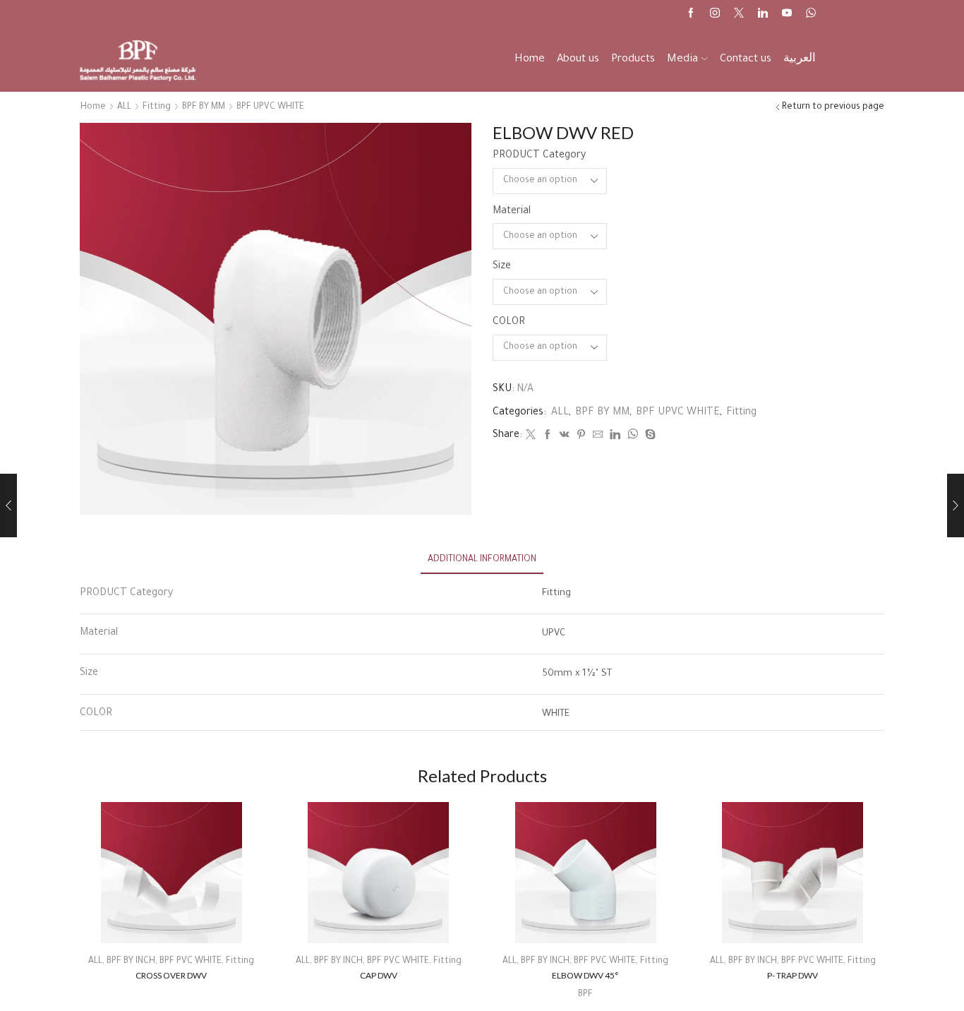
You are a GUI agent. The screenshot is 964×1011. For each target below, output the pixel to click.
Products (633, 60)
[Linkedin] (763, 14)
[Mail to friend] (597, 437)
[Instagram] (715, 14)
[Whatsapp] (811, 14)
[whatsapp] (632, 437)
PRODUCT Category (539, 156)
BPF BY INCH (131, 962)
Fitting (157, 107)
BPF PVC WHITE (190, 962)
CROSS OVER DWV (171, 975)
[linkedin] (615, 437)
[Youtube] (787, 14)
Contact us (745, 60)
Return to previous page (833, 107)
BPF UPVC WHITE (270, 107)
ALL (124, 107)
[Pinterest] (581, 437)
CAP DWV (378, 975)
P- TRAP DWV (792, 975)
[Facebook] (691, 14)
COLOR (509, 322)
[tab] (482, 560)
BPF (585, 995)
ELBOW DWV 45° (585, 975)
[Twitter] (739, 14)
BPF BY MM (203, 107)
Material (512, 211)
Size (502, 267)
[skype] (648, 437)
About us (578, 60)
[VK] (564, 437)
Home (529, 60)
